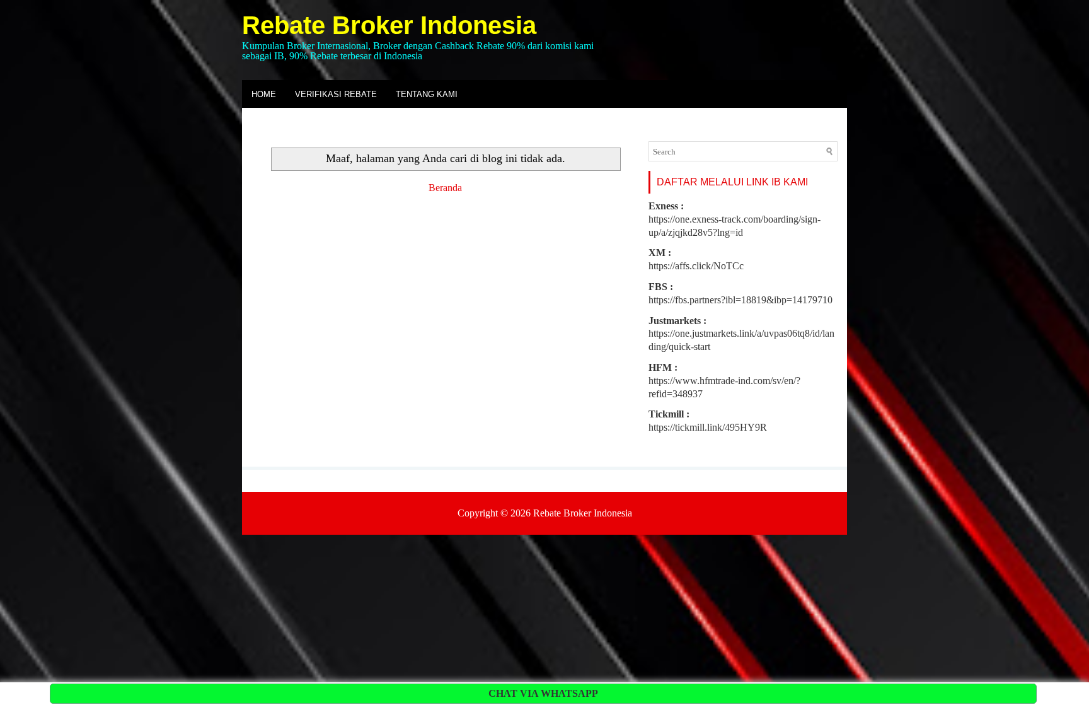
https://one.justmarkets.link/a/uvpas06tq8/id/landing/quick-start (741, 333)
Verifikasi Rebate (336, 94)
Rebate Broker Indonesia (389, 25)
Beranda (445, 187)
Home (263, 94)
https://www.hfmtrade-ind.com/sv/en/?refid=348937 (724, 380)
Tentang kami (427, 94)
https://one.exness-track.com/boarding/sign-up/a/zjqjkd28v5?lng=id (734, 219)
